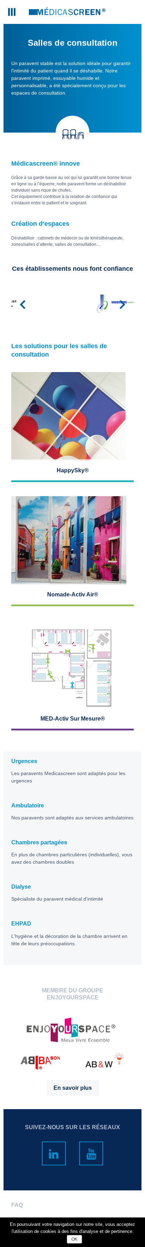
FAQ (17, 1205)
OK (74, 1239)
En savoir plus (72, 1088)
